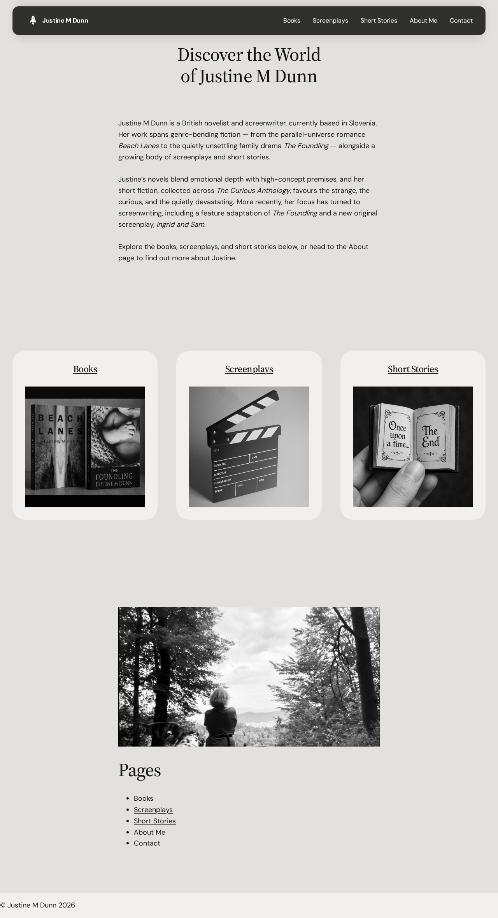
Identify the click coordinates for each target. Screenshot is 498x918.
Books (85, 368)
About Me (149, 832)
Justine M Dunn (65, 20)
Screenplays (249, 368)
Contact (147, 843)
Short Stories (413, 368)
